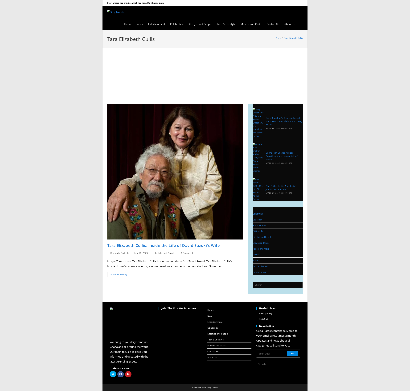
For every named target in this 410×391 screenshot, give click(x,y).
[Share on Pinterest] (128, 374)
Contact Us (213, 351)
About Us (212, 357)
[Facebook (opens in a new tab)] (293, 3)
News (210, 316)
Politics (256, 254)
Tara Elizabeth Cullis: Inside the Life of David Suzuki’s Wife (163, 245)
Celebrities (258, 213)
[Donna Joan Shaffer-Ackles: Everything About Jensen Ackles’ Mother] (258, 158)
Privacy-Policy (265, 313)
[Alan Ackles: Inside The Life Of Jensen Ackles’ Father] (258, 189)
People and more (261, 248)
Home (210, 310)
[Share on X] (113, 374)
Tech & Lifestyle (260, 266)
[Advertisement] (205, 72)
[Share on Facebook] (120, 374)
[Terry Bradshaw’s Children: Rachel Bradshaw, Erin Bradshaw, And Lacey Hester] (258, 123)
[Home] (272, 37)
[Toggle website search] (301, 24)
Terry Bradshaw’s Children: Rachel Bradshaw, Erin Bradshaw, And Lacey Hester (284, 121)
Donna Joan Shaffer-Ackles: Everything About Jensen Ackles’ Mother (282, 156)
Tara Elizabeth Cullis (293, 37)
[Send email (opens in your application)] (301, 3)
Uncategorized (259, 272)
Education (257, 219)
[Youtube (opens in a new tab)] (297, 3)
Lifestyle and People (164, 253)
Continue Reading (121, 274)
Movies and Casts (261, 242)
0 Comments (187, 253)
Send (292, 353)
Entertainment (260, 225)
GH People (258, 231)
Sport (255, 260)
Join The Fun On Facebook (178, 308)
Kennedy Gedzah (119, 253)
